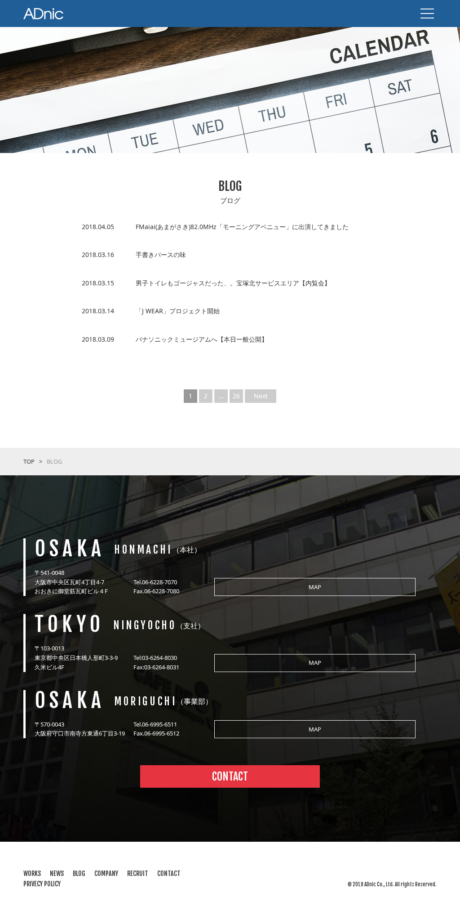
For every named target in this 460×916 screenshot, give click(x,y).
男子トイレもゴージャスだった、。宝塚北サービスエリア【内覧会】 (233, 283)
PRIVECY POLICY (42, 884)
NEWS (57, 873)
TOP (29, 461)
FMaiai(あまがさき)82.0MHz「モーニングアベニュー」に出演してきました (242, 226)
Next (261, 396)
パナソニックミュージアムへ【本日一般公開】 (202, 339)
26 (236, 396)
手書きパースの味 (161, 254)
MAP (315, 587)
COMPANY (106, 873)
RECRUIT (137, 873)
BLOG (79, 873)
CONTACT (230, 776)
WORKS (32, 873)
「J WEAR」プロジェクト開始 (178, 311)
